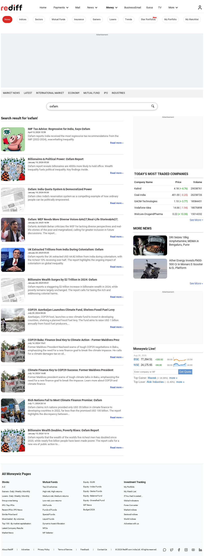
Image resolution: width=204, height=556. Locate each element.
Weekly (18, 491)
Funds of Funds (50, 510)
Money (110, 7)
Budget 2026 (89, 509)
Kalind (137, 188)
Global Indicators (131, 500)
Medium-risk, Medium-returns (56, 496)
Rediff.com (127, 549)
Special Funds (49, 514)
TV (159, 7)
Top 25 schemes (50, 487)
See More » (196, 283)
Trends (128, 19)
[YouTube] (193, 550)
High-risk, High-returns (52, 491)
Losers (113, 19)
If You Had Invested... (133, 496)
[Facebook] (178, 550)
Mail (77, 7)
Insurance (79, 19)
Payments (59, 7)
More (171, 7)
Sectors (39, 19)
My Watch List (130, 491)
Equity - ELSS (89, 482)
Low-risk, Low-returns (52, 500)
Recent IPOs (7, 510)
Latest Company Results (12, 528)
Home (43, 7)
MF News (87, 505)
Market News (11, 93)
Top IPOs (10, 505)
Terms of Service (65, 549)
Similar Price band (9, 514)
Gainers (97, 19)
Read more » (116, 142)
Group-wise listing (10, 500)
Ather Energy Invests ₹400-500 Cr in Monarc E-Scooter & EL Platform (186, 264)
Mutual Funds (58, 19)
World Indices (130, 519)
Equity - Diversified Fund (94, 500)
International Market (50, 93)
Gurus (149, 7)
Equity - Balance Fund (92, 496)
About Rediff (7, 549)
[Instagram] (186, 550)
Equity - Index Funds (92, 486)
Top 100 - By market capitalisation (16, 523)
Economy (73, 93)
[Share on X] (171, 550)
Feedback (84, 549)
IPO (106, 93)
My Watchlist (192, 19)
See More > (196, 220)
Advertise (25, 549)
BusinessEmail (132, 7)
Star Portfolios (148, 19)
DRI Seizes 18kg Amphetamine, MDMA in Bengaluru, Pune (184, 241)
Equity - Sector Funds (92, 491)
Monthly (26, 491)
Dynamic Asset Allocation (54, 523)
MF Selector (48, 532)
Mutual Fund (91, 93)
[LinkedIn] (200, 550)
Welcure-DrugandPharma (148, 214)
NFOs (45, 528)
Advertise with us (131, 523)
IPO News (18, 510)
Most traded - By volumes (13, 519)
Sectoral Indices (131, 514)
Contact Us (102, 549)
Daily (12, 491)
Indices (22, 19)
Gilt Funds (47, 505)
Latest (28, 93)
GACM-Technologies (145, 201)
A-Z (3, 487)
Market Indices (130, 510)
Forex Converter (131, 505)
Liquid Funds (48, 519)
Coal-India (140, 194)
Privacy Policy (44, 549)
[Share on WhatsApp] (164, 550)
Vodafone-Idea (142, 207)
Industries (118, 93)
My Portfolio (170, 19)
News (90, 7)
